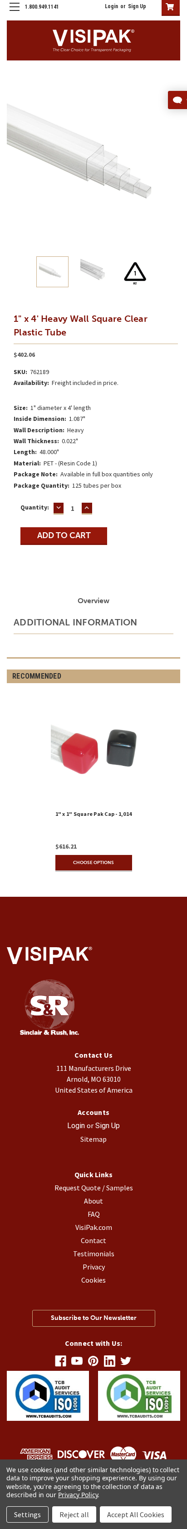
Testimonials (93, 1253)
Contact (93, 1240)
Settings (27, 1514)
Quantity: (34, 507)
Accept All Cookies (135, 1514)
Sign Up (137, 6)
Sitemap (93, 1139)
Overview (93, 600)
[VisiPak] (49, 1032)
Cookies (93, 1279)
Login (111, 6)
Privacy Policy (78, 1494)
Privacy (94, 1266)
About (93, 1200)
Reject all (74, 1514)
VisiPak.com (93, 1227)
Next (173, 161)
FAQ (94, 1214)
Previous (13, 161)
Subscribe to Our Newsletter (94, 1318)
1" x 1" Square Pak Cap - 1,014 (93, 813)
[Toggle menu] (14, 14)
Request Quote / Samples (93, 1187)
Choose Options (93, 862)
